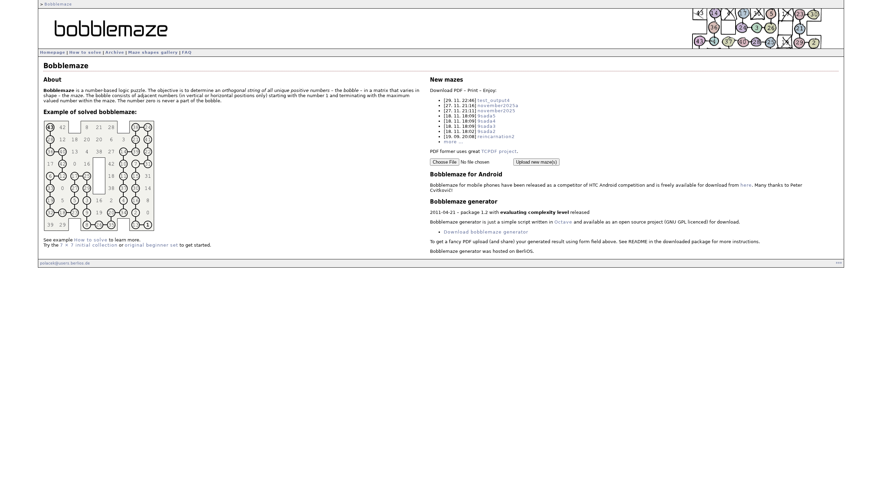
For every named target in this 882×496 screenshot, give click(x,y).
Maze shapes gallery (153, 52)
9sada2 (487, 131)
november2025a (498, 105)
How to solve (85, 52)
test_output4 (494, 100)
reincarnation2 (496, 136)
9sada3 (487, 126)
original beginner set (151, 245)
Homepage (52, 52)
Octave (563, 222)
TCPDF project (499, 151)
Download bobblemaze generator (486, 232)
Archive (114, 52)
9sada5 (487, 115)
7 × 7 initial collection (88, 245)
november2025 (496, 110)
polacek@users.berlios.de (65, 263)
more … (453, 141)
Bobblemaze (58, 4)
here (746, 185)
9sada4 (487, 121)
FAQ (187, 52)
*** (839, 263)
